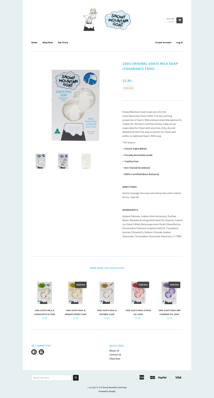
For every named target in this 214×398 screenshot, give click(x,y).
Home (34, 42)
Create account (163, 42)
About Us (114, 350)
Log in (179, 42)
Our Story (63, 42)
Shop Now (47, 42)
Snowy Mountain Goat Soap (115, 387)
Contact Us (115, 354)
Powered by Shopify (107, 391)
